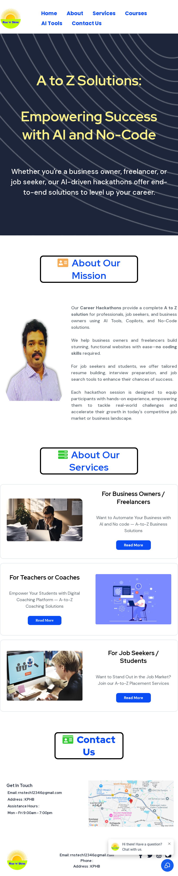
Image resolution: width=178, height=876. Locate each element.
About (75, 13)
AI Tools (51, 23)
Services (104, 13)
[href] (131, 803)
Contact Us (87, 23)
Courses (136, 13)
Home (49, 13)
